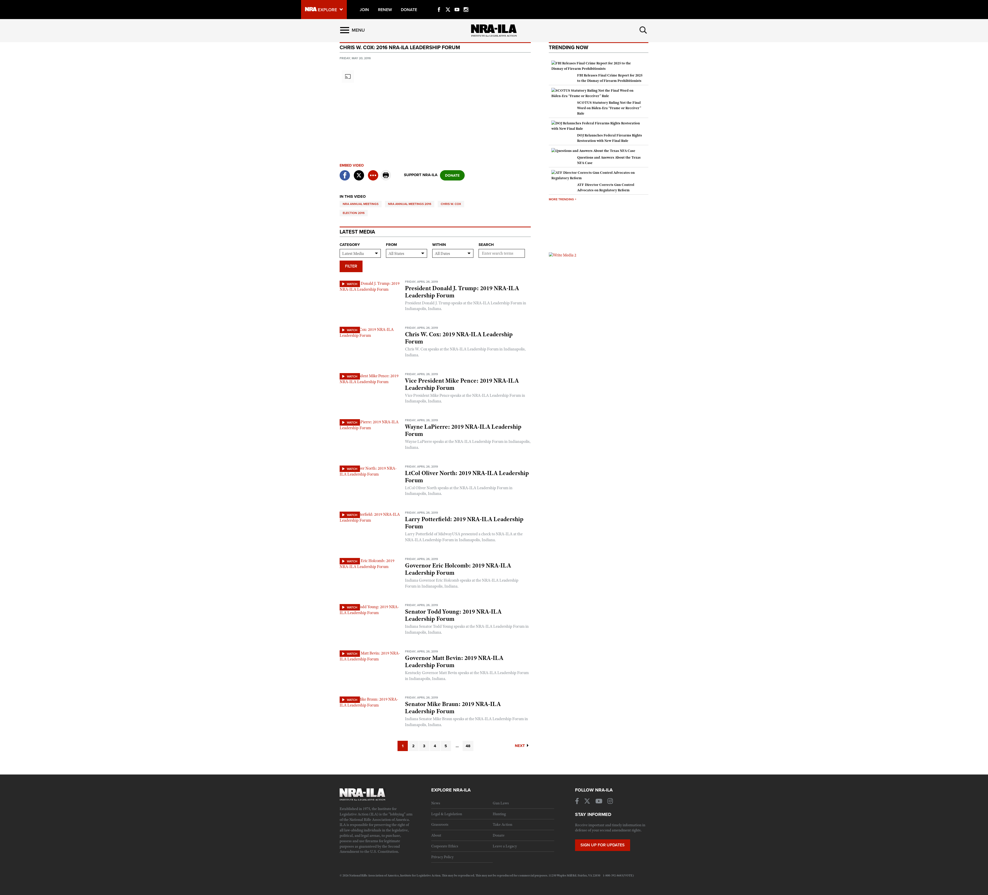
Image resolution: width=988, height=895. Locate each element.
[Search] (643, 30)
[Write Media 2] (562, 254)
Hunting (499, 814)
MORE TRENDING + (562, 199)
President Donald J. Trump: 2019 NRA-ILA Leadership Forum (462, 291)
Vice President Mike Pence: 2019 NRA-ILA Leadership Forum (462, 384)
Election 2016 (354, 213)
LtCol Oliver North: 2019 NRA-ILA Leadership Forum (467, 476)
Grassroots (439, 824)
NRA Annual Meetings (360, 204)
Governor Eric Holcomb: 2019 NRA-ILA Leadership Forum (458, 569)
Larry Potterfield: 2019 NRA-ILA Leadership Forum (464, 522)
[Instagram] (466, 3)
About (436, 835)
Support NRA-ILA (420, 175)
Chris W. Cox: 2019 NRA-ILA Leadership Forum (459, 337)
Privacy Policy (442, 857)
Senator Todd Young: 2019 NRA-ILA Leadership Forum (453, 615)
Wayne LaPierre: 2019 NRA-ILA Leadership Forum (463, 430)
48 (468, 746)
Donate (499, 835)
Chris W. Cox (451, 204)
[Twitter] (448, 3)
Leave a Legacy (505, 846)
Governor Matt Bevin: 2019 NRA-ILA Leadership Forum (454, 661)
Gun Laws (501, 803)
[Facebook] (439, 3)
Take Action (502, 824)
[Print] (386, 179)
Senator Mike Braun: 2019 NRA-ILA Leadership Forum (453, 707)
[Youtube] (457, 3)
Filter (351, 266)
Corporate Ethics (444, 846)
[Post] (358, 172)
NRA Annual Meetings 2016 (409, 204)
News (435, 803)
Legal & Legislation (446, 814)
